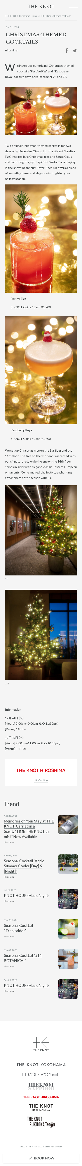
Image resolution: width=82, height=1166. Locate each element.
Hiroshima (11, 50)
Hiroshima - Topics (28, 16)
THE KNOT (10, 16)
